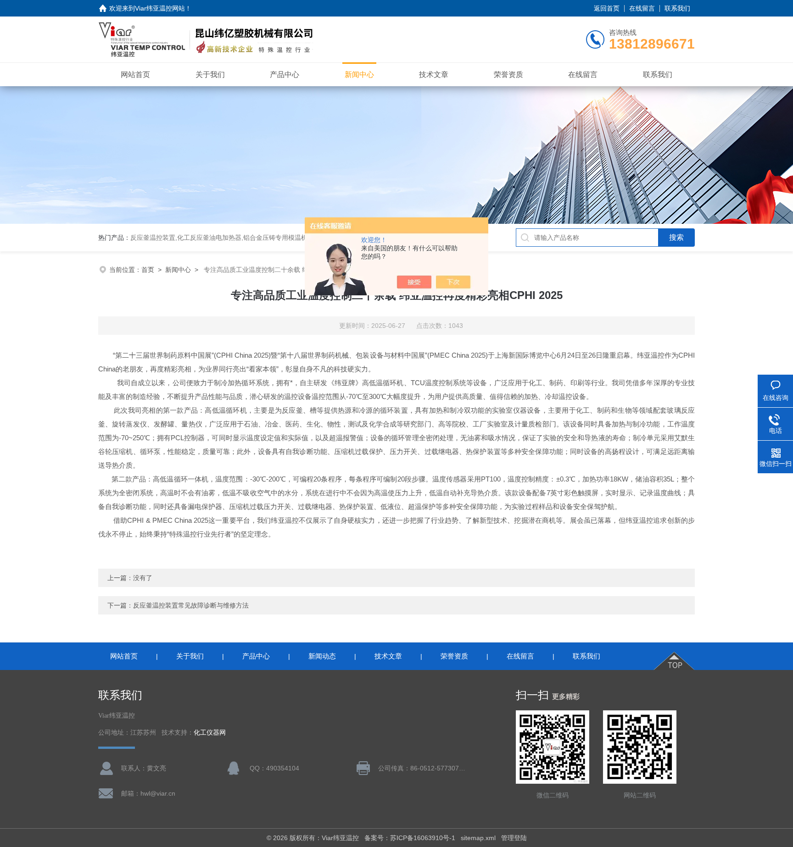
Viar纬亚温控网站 (160, 8)
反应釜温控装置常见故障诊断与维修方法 (191, 605)
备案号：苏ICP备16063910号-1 (409, 837)
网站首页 (135, 74)
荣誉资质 (508, 74)
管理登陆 (514, 837)
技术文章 (433, 74)
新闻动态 (322, 656)
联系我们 (677, 8)
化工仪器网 (210, 732)
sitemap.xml (478, 837)
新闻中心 (359, 74)
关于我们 (210, 74)
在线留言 (642, 8)
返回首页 (607, 8)
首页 (147, 269)
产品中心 (284, 74)
